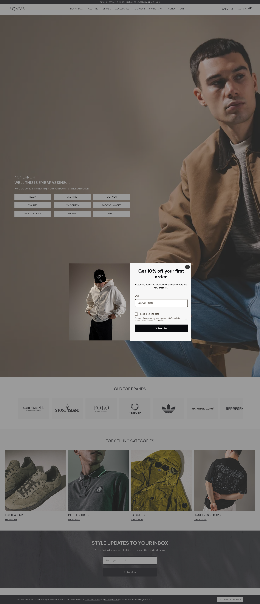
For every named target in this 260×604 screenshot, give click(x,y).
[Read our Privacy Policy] (186, 318)
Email (137, 296)
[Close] (187, 267)
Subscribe (161, 328)
